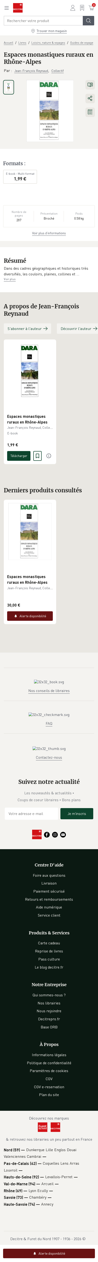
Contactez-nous (49, 757)
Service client (49, 915)
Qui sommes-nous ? (49, 995)
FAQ (49, 723)
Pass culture (49, 959)
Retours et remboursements (49, 899)
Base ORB (49, 1027)
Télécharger (18, 456)
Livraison (49, 883)
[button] (49, 271)
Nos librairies (49, 1003)
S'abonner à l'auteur (25, 328)
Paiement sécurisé (49, 891)
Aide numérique (49, 907)
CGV (49, 1078)
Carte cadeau (49, 943)
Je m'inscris (77, 813)
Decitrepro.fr (49, 1019)
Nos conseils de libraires (49, 690)
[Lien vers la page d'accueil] (18, 8)
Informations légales (49, 1054)
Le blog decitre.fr (49, 967)
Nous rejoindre (49, 1010)
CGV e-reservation (49, 1086)
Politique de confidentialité (49, 1062)
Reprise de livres (49, 951)
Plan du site (49, 1094)
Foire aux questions (49, 875)
